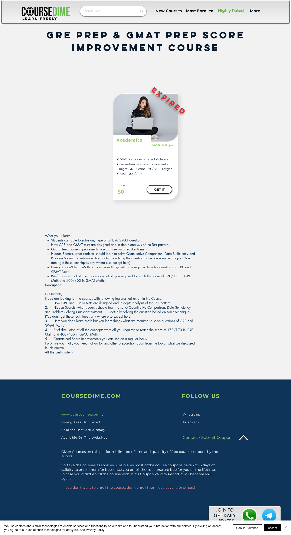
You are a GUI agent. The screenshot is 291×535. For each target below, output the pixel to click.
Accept (272, 528)
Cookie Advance (247, 528)
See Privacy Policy (92, 530)
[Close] (285, 528)
